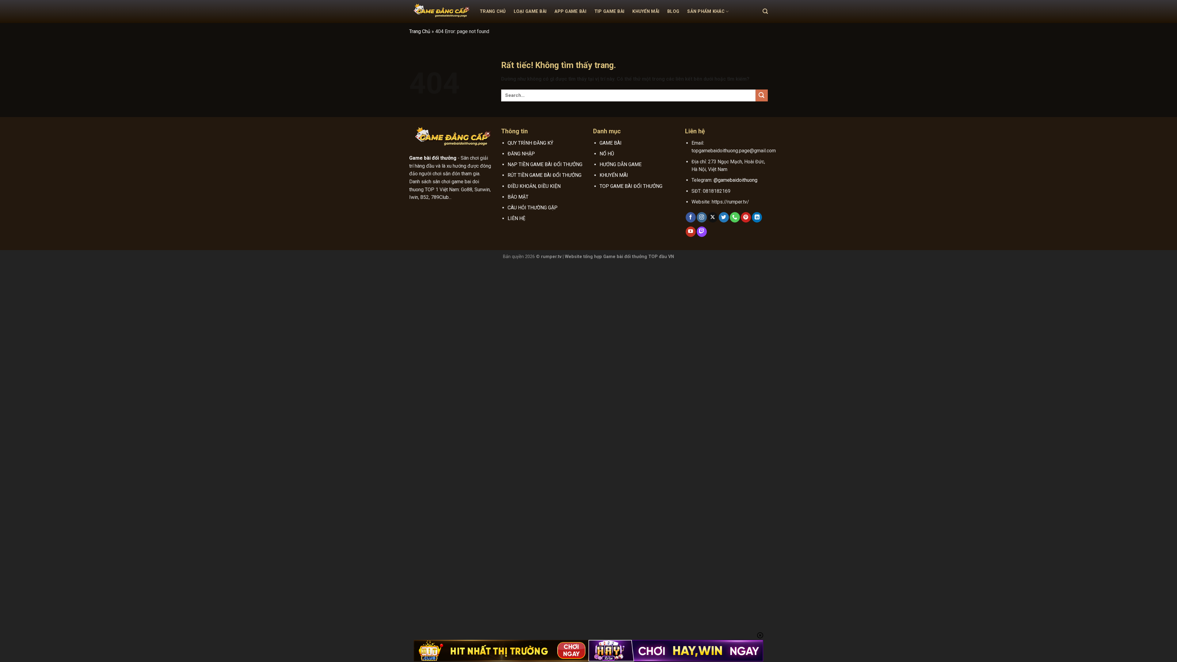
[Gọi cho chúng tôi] (735, 217)
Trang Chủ (493, 11)
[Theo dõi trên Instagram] (702, 217)
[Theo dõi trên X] (713, 217)
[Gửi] (762, 95)
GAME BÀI (611, 143)
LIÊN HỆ (516, 218)
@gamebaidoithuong (735, 180)
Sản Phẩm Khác (706, 11)
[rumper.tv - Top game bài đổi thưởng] (439, 11)
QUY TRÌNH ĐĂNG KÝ (530, 143)
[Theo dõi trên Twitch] (702, 231)
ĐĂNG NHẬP (521, 154)
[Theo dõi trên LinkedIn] (757, 217)
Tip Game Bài (609, 11)
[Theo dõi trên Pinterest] (746, 217)
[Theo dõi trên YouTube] (691, 231)
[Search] (765, 11)
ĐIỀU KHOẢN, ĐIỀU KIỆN (534, 186)
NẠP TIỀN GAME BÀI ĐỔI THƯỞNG (545, 164)
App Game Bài (570, 11)
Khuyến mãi (645, 11)
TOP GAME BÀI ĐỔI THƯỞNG (631, 186)
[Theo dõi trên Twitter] (724, 217)
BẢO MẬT (518, 197)
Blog (673, 11)
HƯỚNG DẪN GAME (621, 164)
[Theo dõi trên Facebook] (691, 217)
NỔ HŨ (607, 154)
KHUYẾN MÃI (614, 175)
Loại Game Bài (530, 11)
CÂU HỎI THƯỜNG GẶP (533, 208)
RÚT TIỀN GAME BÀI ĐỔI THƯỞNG (544, 175)
